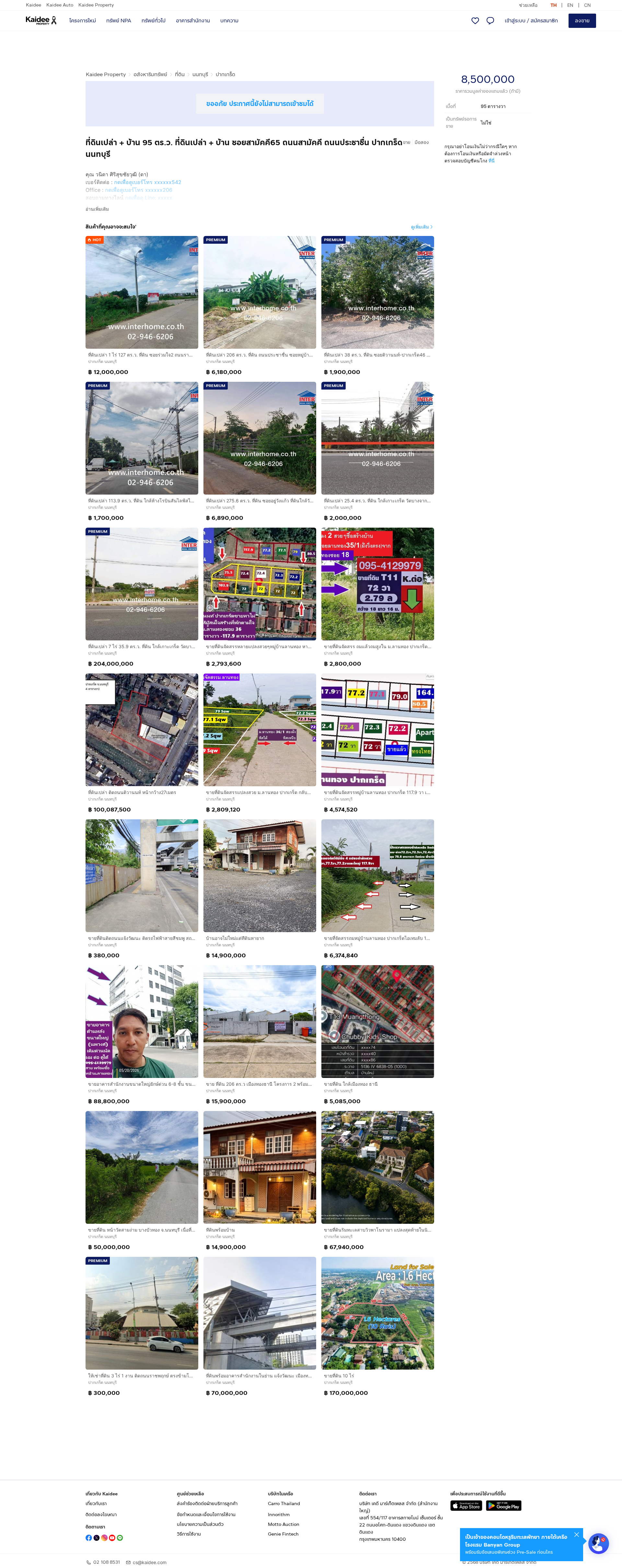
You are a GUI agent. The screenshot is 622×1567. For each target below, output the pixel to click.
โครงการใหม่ (82, 20)
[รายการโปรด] (475, 21)
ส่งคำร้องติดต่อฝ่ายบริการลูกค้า (207, 1503)
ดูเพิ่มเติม (420, 226)
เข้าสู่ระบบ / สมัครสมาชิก (531, 20)
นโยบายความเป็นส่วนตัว (200, 1524)
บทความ (229, 20)
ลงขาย (582, 20)
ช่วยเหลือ (528, 5)
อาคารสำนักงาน (193, 20)
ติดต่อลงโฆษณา (101, 1514)
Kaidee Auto (59, 5)
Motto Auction (283, 1524)
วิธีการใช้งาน (189, 1534)
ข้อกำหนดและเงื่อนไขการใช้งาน (206, 1514)
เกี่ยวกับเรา (96, 1503)
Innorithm (279, 1514)
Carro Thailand (284, 1503)
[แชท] (490, 21)
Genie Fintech (283, 1534)
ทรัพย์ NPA (118, 20)
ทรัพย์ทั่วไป (154, 20)
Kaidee (33, 5)
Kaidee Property (96, 5)
